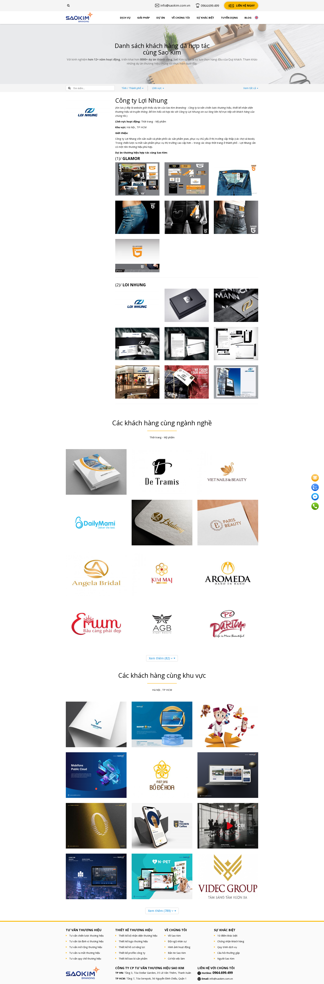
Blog (248, 17)
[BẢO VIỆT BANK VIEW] (162, 724)
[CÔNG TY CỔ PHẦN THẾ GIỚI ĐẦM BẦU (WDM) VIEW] (96, 624)
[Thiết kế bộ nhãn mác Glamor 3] (187, 179)
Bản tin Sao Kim (177, 952)
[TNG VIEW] (227, 724)
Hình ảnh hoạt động (179, 947)
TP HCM (141, 127)
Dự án (160, 17)
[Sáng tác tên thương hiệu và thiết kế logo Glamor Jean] (137, 255)
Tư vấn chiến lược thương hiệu (86, 935)
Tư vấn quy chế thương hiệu (85, 958)
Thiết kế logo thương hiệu (133, 941)
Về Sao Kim (174, 935)
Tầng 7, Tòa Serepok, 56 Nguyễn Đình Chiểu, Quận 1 (156, 978)
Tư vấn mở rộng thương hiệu (85, 947)
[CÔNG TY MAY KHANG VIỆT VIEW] (162, 522)
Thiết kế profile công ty (132, 952)
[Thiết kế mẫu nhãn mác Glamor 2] (236, 179)
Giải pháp (143, 17)
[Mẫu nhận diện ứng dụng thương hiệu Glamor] (187, 217)
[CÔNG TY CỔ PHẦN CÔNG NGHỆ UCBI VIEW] (227, 826)
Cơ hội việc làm (176, 958)
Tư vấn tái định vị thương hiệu (86, 941)
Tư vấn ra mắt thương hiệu (84, 952)
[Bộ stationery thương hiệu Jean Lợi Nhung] (187, 343)
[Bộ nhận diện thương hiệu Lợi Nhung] (236, 343)
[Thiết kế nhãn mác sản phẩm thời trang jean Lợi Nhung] (187, 382)
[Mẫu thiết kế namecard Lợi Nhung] (137, 343)
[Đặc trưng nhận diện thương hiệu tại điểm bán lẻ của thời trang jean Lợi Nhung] (137, 382)
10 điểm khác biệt (227, 935)
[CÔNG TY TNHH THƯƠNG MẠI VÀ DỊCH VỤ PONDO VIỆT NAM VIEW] (96, 826)
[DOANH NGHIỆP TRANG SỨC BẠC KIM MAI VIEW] (162, 573)
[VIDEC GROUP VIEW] (227, 876)
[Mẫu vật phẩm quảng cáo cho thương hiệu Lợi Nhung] (236, 305)
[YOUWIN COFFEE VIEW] (162, 826)
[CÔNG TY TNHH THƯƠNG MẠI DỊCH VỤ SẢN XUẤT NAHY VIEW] (227, 624)
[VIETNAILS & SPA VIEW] (227, 472)
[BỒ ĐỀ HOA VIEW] (162, 775)
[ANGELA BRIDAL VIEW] (96, 573)
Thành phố (132, 88)
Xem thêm (159, 658)
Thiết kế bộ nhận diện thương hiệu (138, 935)
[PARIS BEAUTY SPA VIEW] (227, 522)
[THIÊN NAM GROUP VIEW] (96, 724)
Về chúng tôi (181, 17)
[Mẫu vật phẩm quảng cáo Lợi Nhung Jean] (187, 305)
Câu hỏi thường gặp (228, 952)
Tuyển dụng (229, 17)
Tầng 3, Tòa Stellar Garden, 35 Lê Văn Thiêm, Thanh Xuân (157, 972)
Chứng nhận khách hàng (230, 941)
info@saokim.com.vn (221, 978)
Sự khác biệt (205, 17)
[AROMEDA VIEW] (227, 573)
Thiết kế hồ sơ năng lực (132, 947)
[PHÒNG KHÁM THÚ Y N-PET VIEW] (162, 876)
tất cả (249, 88)
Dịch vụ (125, 17)
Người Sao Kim (225, 958)
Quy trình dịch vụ (227, 947)
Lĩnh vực (157, 88)
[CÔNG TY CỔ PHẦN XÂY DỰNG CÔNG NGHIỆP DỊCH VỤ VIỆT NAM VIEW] (96, 876)
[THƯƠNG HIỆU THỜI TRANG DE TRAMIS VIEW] (162, 472)
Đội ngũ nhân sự (177, 941)
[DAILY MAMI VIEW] (96, 522)
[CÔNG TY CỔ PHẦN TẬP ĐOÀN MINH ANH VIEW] (96, 472)
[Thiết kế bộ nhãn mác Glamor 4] (137, 179)
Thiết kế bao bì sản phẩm (133, 958)
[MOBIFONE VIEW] (96, 775)
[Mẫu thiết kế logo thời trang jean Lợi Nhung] (137, 305)
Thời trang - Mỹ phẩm (153, 121)
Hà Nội (131, 127)
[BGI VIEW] (227, 775)
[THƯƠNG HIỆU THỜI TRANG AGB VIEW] (162, 624)
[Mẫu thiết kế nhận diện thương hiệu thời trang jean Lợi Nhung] (236, 382)
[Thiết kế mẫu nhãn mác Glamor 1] (137, 217)
